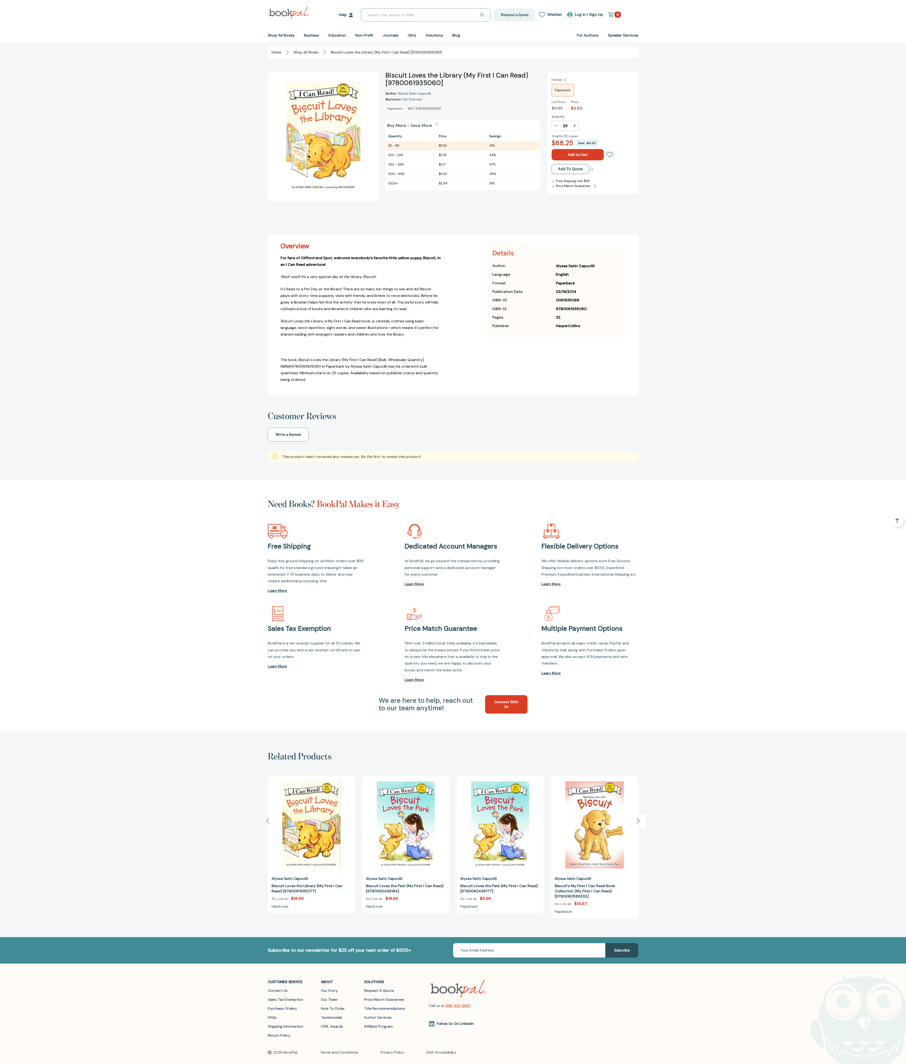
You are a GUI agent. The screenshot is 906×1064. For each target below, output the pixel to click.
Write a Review (288, 434)
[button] (638, 821)
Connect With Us (506, 704)
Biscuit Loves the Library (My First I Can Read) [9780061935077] (307, 888)
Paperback (563, 90)
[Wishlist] (609, 154)
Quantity (558, 117)
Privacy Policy (392, 1052)
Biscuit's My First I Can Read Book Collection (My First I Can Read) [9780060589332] (585, 891)
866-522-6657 (458, 1005)
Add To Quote (570, 169)
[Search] (482, 15)
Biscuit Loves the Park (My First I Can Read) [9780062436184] (405, 888)
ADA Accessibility (441, 1052)
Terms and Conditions (339, 1052)
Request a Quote (514, 15)
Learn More (277, 590)
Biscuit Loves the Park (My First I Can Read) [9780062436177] (499, 888)
